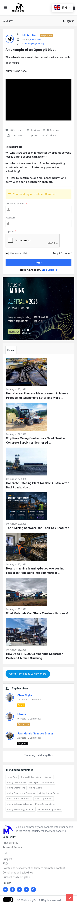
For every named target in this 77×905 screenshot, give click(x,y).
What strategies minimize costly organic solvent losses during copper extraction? (38, 154)
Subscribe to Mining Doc (16, 877)
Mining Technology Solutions (20, 809)
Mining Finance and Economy (21, 793)
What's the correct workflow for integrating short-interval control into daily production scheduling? (35, 167)
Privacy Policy (10, 842)
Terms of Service (12, 847)
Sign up (70, 21)
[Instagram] (33, 889)
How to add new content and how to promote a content (34, 868)
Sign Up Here (49, 269)
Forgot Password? (62, 253)
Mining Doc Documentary (41, 782)
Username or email (16, 203)
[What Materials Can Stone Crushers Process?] (26, 592)
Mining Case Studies (16, 782)
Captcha (11, 231)
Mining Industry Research (19, 798)
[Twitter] (19, 889)
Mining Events (35, 787)
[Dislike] (17, 44)
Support (7, 859)
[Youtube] (26, 889)
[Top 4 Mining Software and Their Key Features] (26, 507)
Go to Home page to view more (27, 673)
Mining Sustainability (45, 804)
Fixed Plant (12, 777)
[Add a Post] (69, 897)
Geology (48, 777)
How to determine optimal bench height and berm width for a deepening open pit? (36, 180)
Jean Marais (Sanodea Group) (35, 733)
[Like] (17, 34)
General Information (31, 777)
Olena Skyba (24, 695)
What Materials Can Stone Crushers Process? (37, 613)
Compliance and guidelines (18, 872)
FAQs (6, 863)
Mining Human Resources (50, 793)
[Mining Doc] (19, 7)
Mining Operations (43, 798)
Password (12, 217)
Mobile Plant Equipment (49, 809)
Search (9, 21)
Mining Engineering (34, 43)
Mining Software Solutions (19, 804)
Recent (11, 350)
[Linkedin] (5, 889)
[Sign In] (73, 7)
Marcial (22, 714)
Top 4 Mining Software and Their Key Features (37, 528)
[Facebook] (12, 889)
